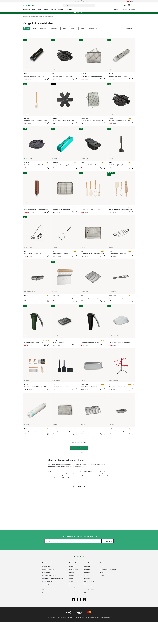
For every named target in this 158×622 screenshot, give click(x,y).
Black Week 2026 (88, 587)
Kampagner (69, 9)
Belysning (71, 584)
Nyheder (116, 9)
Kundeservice (46, 566)
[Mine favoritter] (129, 5)
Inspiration (132, 9)
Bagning (46, 9)
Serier (82, 28)
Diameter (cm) (93, 28)
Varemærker (124, 9)
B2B (43, 590)
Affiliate (102, 572)
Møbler (71, 578)
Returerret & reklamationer (49, 575)
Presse (102, 575)
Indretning (61, 9)
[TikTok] (84, 599)
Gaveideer (87, 584)
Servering (53, 9)
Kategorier (43, 28)
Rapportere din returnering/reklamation (53, 578)
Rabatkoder (87, 592)
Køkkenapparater (37, 9)
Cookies (44, 587)
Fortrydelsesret (46, 592)
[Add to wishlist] (45, 79)
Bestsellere (87, 578)
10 (82, 453)
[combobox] (131, 1)
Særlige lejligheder (89, 581)
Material (73, 28)
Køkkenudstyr (35, 16)
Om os (101, 566)
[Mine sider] (125, 5)
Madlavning (26, 9)
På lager (35, 28)
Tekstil (71, 581)
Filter (27, 28)
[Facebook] (73, 599)
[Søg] (64, 5)
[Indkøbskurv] (133, 5)
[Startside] (29, 5)
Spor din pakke (46, 572)
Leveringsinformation (48, 569)
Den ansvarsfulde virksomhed (108, 569)
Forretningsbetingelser (48, 581)
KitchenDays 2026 (89, 590)
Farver (64, 28)
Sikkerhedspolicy (47, 584)
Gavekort (71, 590)
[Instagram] (79, 599)
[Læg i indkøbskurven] (48, 79)
